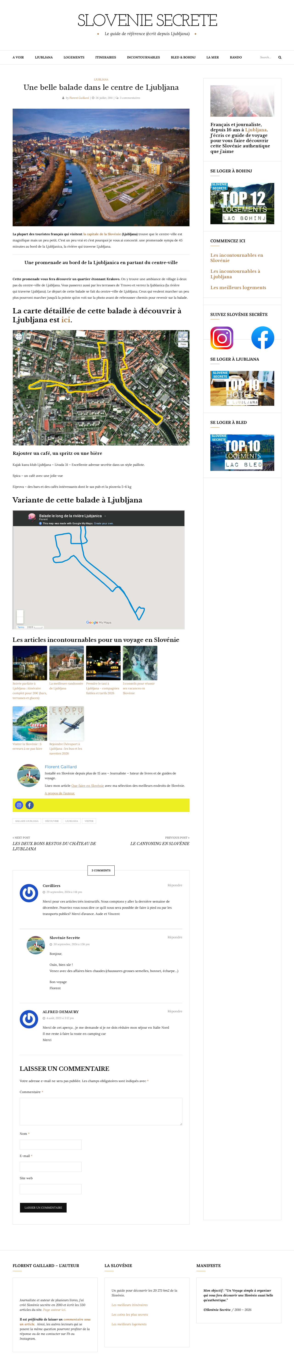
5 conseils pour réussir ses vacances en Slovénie (139, 688)
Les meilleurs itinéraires (130, 1305)
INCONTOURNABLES (143, 57)
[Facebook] (29, 805)
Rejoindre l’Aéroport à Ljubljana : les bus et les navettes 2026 (65, 749)
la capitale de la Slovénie (102, 234)
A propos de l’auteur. (60, 793)
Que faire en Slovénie (87, 786)
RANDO (236, 57)
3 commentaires (130, 97)
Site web (26, 1178)
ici (64, 320)
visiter (89, 821)
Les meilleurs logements (238, 287)
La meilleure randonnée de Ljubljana (66, 686)
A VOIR (18, 57)
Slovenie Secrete (147, 22)
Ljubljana (101, 79)
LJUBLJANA (44, 57)
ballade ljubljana (26, 821)
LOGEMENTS (74, 57)
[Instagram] (19, 805)
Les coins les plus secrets (130, 1314)
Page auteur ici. (55, 1310)
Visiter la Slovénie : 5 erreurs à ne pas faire (27, 746)
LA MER (212, 57)
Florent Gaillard (79, 97)
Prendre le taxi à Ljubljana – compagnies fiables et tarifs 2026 (102, 688)
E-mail (26, 1156)
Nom (25, 1134)
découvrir (52, 821)
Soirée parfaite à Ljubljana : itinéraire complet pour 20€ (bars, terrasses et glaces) (30, 691)
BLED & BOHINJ (183, 57)
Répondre (175, 885)
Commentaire (31, 1092)
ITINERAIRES (105, 57)
